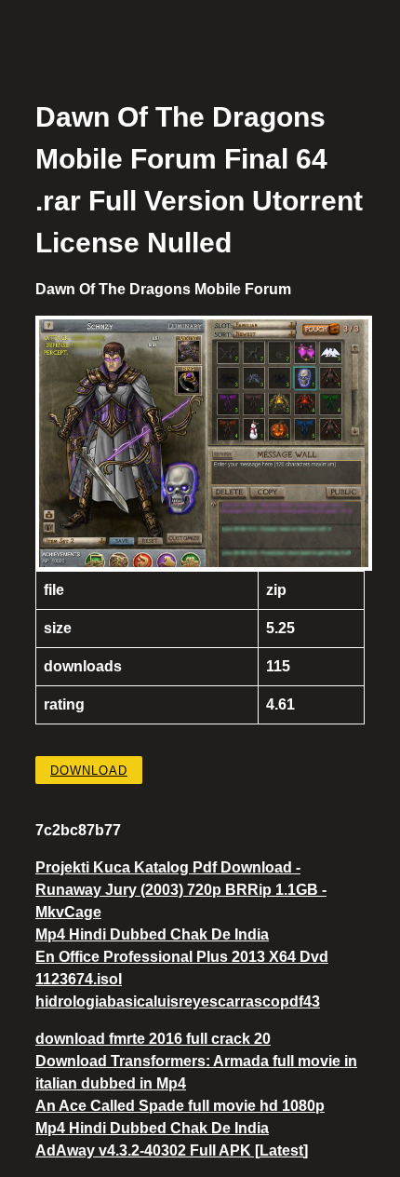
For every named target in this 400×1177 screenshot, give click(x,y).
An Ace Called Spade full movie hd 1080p (180, 1106)
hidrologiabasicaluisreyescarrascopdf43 (177, 1001)
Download (88, 771)
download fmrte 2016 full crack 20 (153, 1039)
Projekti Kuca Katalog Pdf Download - (167, 867)
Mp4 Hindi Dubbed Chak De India (152, 934)
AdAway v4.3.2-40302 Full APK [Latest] (171, 1150)
